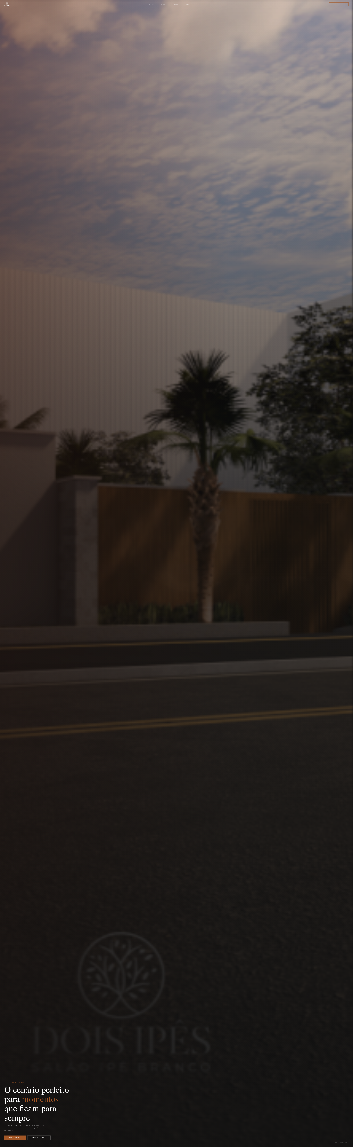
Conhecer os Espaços (39, 1137)
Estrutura (165, 4)
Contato (186, 4)
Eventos (176, 4)
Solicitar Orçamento (338, 4)
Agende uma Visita (15, 1137)
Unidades (152, 4)
